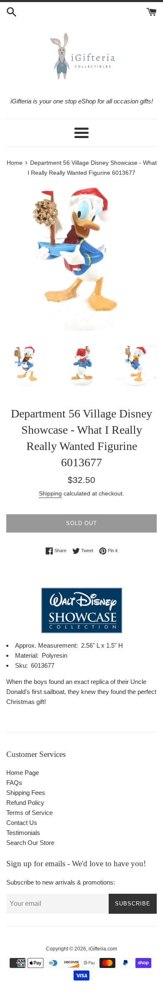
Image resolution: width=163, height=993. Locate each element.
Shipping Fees (25, 792)
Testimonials (23, 832)
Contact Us (21, 822)
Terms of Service (29, 812)
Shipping (50, 493)
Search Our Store (30, 842)
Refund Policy (25, 802)
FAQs (14, 782)
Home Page (22, 772)
